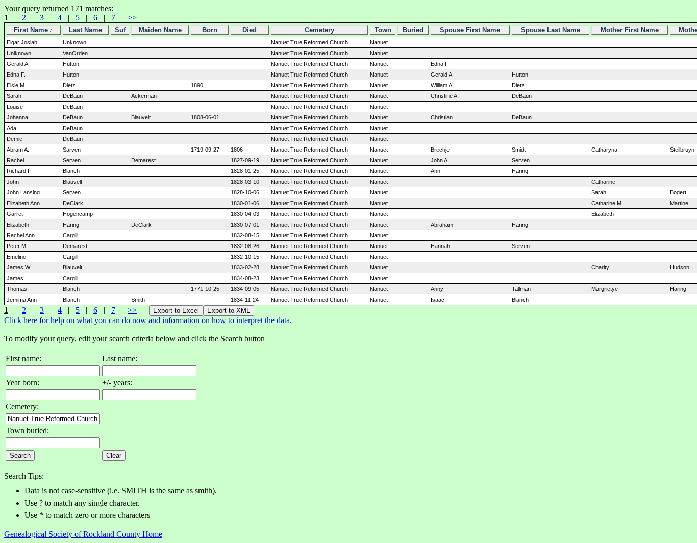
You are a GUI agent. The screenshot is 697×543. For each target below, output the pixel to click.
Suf (120, 30)
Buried (413, 30)
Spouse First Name (470, 30)
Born (209, 30)
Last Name (85, 30)
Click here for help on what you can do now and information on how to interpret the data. (148, 320)
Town (383, 30)
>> (132, 17)
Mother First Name (630, 30)
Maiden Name (160, 30)
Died (249, 30)
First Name (32, 30)
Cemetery (319, 30)
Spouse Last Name (550, 30)
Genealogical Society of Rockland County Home (83, 534)
